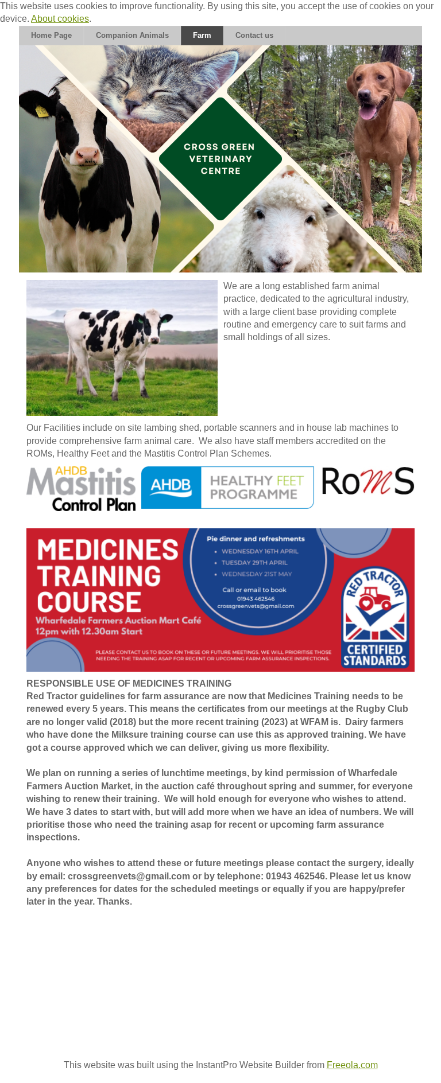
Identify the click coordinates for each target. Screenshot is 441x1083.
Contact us (254, 35)
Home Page (51, 35)
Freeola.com (352, 1065)
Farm (202, 35)
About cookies (60, 19)
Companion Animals (132, 35)
